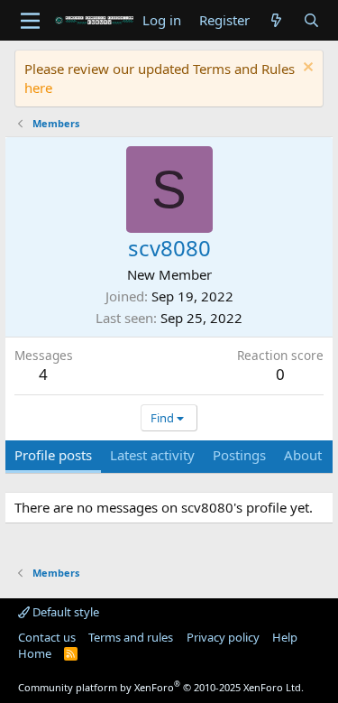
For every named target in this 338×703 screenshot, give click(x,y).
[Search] (311, 20)
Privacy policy (223, 637)
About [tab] (303, 455)
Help (284, 637)
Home (34, 653)
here (38, 88)
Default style (64, 612)
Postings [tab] (239, 455)
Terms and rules (130, 637)
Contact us (47, 637)
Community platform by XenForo (161, 687)
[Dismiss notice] (306, 69)
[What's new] (276, 20)
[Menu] (30, 21)
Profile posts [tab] (53, 455)
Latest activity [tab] (152, 455)
